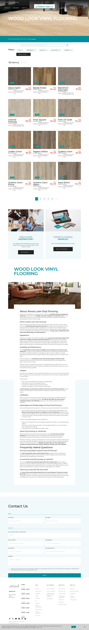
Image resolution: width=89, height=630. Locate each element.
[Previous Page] (32, 198)
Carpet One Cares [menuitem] (74, 591)
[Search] (67, 45)
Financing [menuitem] (37, 615)
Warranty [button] (67, 50)
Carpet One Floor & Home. (18, 621)
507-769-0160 (15, 2)
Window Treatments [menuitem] (38, 612)
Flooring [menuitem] (37, 588)
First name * (11, 517)
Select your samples (61, 249)
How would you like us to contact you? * (17, 531)
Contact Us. (33, 39)
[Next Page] (56, 198)
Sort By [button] (23, 62)
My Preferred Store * (50, 548)
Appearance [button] (30, 50)
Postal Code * (11, 548)
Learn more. (39, 627)
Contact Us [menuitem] (72, 593)
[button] (79, 7)
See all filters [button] (22, 54)
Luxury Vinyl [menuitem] (38, 591)
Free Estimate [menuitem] (38, 609)
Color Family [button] (54, 50)
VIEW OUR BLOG (25, 252)
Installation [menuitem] (61, 602)
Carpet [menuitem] (36, 596)
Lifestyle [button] (42, 50)
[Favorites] (82, 7)
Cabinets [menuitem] (37, 603)
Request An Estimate (73, 8)
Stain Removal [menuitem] (61, 588)
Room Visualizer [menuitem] (50, 588)
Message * (10, 556)
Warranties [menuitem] (61, 599)
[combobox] (43, 45)
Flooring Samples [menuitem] (51, 591)
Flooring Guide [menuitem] (61, 593)
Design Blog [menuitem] (50, 598)
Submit (44, 575)
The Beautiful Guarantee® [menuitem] (61, 596)
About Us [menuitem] (72, 588)
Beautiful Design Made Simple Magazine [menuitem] (51, 595)
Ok (73, 626)
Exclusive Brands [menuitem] (62, 604)
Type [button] (19, 50)
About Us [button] (24, 7)
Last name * (48, 517)
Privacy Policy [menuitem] (73, 599)
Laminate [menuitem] (37, 598)
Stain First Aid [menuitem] (61, 591)
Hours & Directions (63, 8)
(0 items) (84, 7)
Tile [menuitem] (36, 600)
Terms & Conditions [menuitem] (72, 596)
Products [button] (7, 7)
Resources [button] (16, 7)
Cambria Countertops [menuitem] (38, 606)
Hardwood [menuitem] (37, 593)
